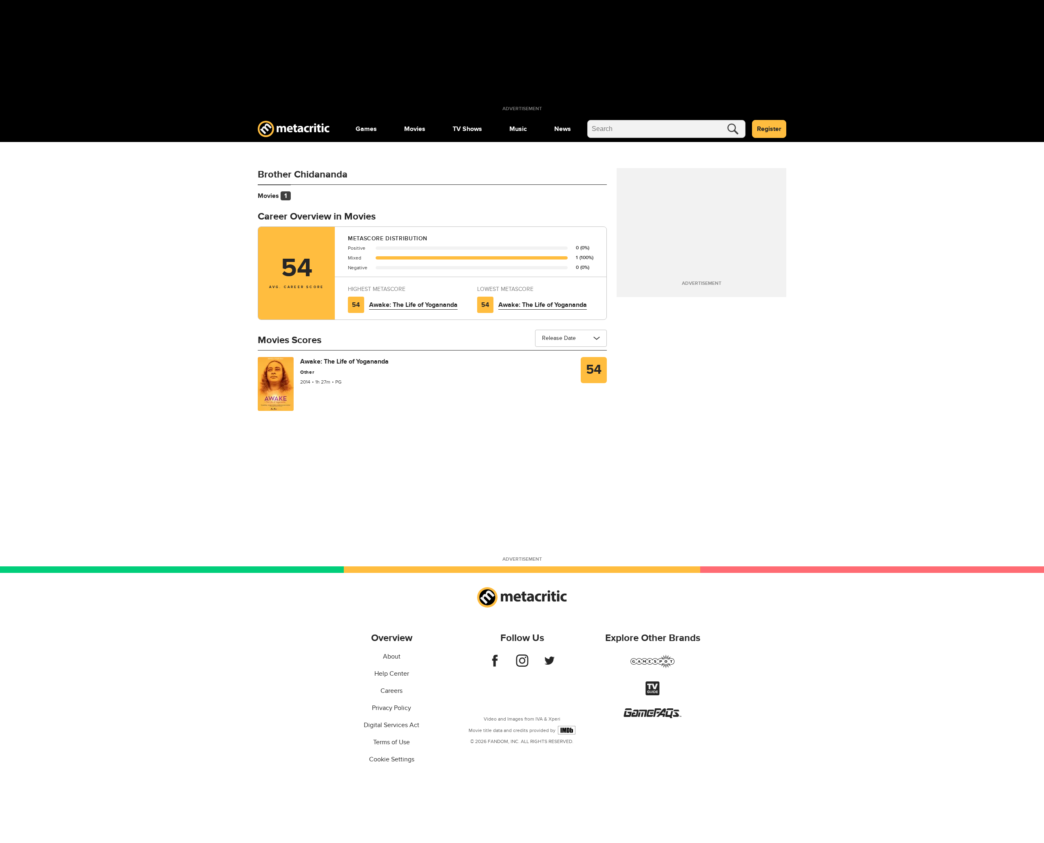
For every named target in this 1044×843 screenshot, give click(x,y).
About (391, 656)
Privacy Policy (391, 708)
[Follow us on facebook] (495, 665)
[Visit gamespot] (652, 666)
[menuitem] (366, 129)
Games (366, 129)
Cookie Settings (391, 759)
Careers (391, 691)
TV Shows (467, 129)
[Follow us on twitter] (549, 665)
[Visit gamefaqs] (652, 716)
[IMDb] (566, 730)
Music (518, 129)
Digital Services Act (391, 725)
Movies (414, 129)
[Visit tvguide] (652, 693)
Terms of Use (391, 742)
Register (769, 129)
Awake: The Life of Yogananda (413, 305)
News (562, 129)
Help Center (391, 674)
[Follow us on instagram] (522, 665)
